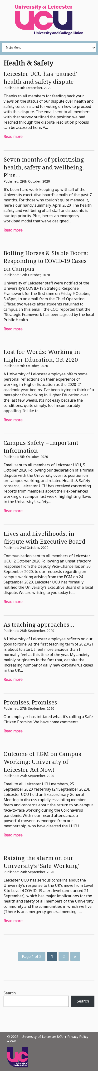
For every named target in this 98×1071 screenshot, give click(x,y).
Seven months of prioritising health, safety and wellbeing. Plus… (44, 167)
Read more (13, 136)
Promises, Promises (30, 702)
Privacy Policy (77, 1036)
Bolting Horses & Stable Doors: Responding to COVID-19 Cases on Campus (46, 261)
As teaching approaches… (39, 624)
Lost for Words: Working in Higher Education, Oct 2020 (42, 355)
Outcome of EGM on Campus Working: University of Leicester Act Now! (42, 761)
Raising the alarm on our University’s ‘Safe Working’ (41, 862)
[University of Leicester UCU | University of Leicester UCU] (49, 20)
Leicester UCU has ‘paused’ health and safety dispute (40, 77)
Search (10, 993)
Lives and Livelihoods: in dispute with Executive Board (44, 537)
